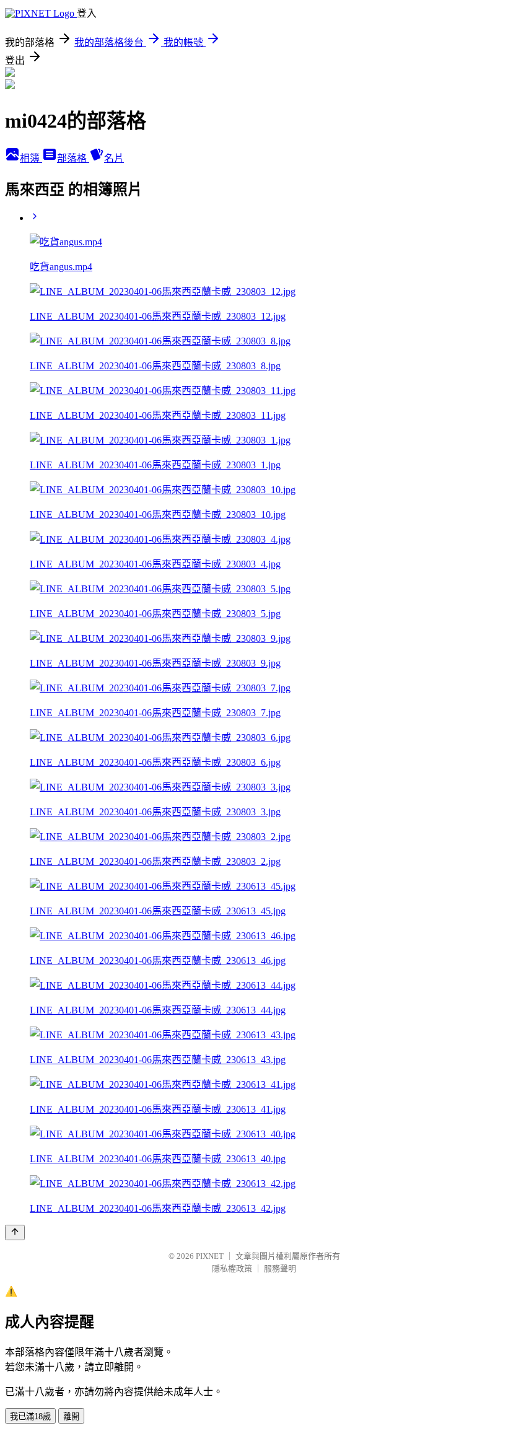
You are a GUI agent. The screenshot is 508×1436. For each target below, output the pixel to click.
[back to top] (15, 1232)
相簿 (31, 158)
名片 (114, 158)
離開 (71, 1416)
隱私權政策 (232, 1268)
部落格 (73, 158)
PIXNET (210, 1256)
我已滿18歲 (30, 1416)
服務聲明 (280, 1268)
